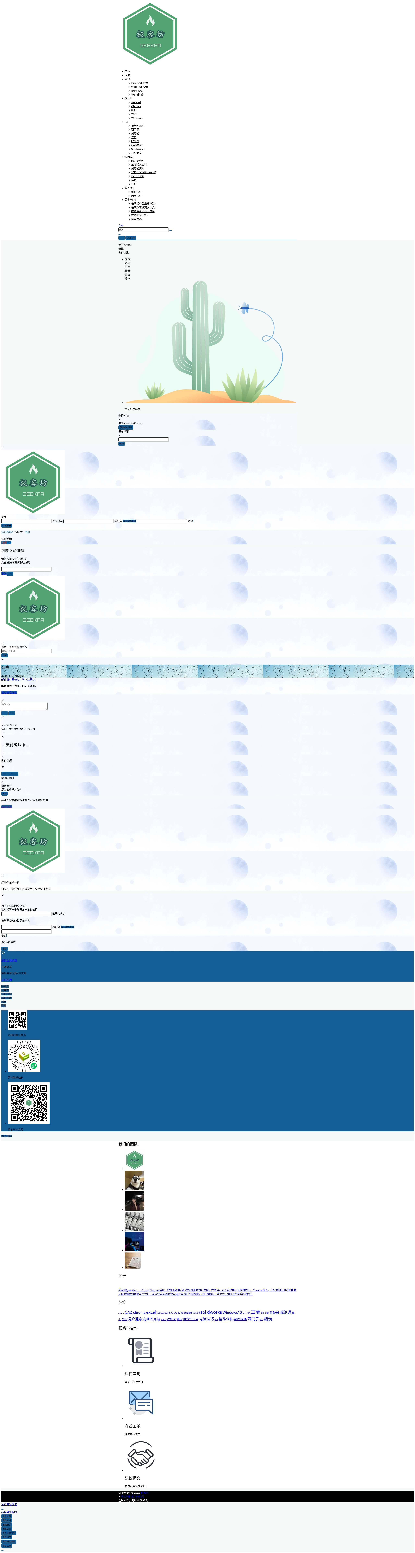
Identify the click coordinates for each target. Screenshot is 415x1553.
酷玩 (268, 1319)
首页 (127, 71)
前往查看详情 (9, 692)
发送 (10, 574)
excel (151, 1312)
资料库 (129, 156)
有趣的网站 (151, 1319)
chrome (139, 1312)
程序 (216, 1319)
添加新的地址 (125, 427)
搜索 (4, 655)
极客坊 (144, 1492)
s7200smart (185, 1312)
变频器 (274, 1312)
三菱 (255, 1311)
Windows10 (232, 1312)
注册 (27, 532)
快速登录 (6, 525)
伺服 (262, 1313)
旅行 (124, 1319)
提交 (4, 949)
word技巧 (246, 1313)
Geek (128, 98)
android (121, 1313)
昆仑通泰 (135, 1319)
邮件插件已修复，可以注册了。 (19, 679)
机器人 (163, 1319)
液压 (179, 1319)
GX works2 (162, 1313)
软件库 (129, 188)
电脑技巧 (206, 1319)
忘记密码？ (7, 532)
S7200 (173, 1312)
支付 (4, 793)
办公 (127, 79)
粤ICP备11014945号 (132, 1496)
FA (126, 121)
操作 (127, 259)
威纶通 (285, 1312)
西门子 (253, 1319)
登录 (121, 238)
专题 (127, 75)
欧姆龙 (171, 1319)
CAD (128, 1312)
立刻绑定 (6, 806)
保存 (121, 444)
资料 (261, 1319)
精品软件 (136, 195)
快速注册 (131, 238)
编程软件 (136, 192)
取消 (4, 573)
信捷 (267, 1313)
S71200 (196, 1313)
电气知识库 (190, 1319)
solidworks (211, 1312)
